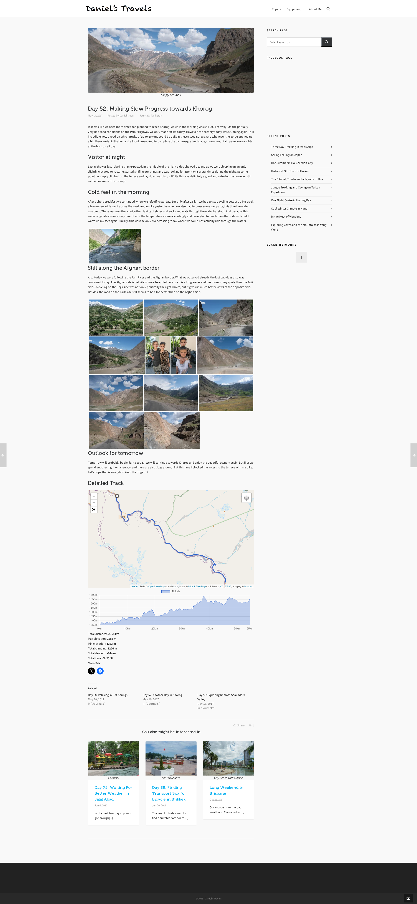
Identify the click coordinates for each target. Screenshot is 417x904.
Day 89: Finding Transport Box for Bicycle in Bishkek (169, 793)
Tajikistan (156, 115)
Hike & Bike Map (197, 586)
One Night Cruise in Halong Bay (291, 200)
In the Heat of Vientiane (286, 217)
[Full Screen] (94, 509)
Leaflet (134, 586)
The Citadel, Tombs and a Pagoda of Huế (297, 179)
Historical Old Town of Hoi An (290, 171)
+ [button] (94, 496)
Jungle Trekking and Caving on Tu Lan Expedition (295, 189)
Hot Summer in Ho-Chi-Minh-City (292, 163)
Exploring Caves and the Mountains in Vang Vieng (298, 227)
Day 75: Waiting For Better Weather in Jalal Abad (113, 793)
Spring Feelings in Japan (286, 155)
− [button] (94, 503)
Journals (144, 115)
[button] (326, 42)
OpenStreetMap (156, 586)
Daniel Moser (126, 115)
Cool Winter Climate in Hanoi (289, 208)
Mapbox (248, 586)
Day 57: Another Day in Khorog (162, 695)
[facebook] (301, 257)
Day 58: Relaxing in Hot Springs (107, 695)
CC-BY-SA (225, 586)
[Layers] (246, 498)
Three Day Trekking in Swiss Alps (292, 147)
